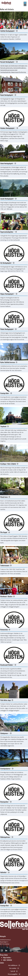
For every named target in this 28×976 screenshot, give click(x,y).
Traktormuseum (4, 565)
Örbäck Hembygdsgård (14, 329)
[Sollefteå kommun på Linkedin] (6, 950)
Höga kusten (7, 957)
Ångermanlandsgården (14, 232)
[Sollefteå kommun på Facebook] (1, 950)
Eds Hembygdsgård (14, 263)
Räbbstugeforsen (14, 837)
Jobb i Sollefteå (7, 960)
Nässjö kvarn (4, 497)
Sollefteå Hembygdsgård (14, 31)
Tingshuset (3, 426)
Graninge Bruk (14, 393)
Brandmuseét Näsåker (14, 665)
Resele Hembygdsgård (14, 95)
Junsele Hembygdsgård (14, 199)
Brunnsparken (14, 802)
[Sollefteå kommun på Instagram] (10, 950)
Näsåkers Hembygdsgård (14, 128)
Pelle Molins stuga (5, 700)
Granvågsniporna (14, 769)
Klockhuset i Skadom (6, 596)
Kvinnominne (4, 629)
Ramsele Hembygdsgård (14, 62)
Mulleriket (14, 872)
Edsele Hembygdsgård (14, 163)
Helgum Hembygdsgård (14, 294)
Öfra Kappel (4, 532)
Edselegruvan (14, 733)
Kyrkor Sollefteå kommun (7, 362)
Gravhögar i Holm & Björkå (8, 464)
